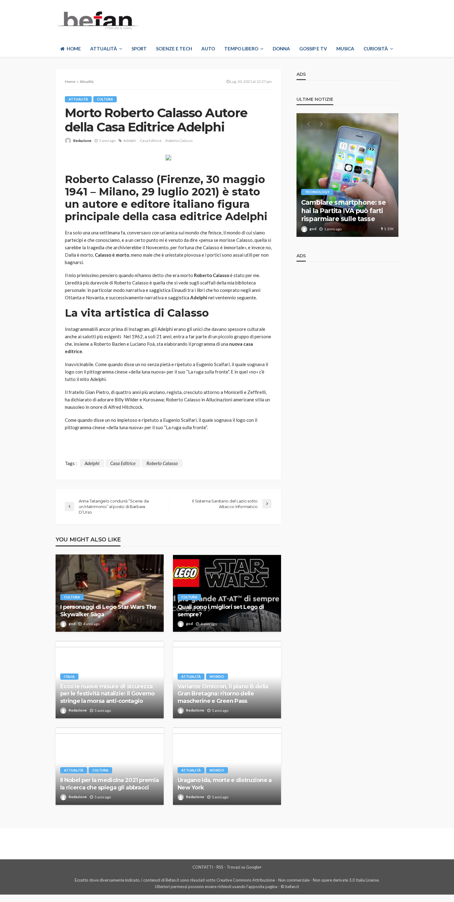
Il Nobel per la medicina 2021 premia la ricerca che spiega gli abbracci (109, 784)
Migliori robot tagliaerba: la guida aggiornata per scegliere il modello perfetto (344, 206)
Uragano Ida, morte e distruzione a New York (225, 784)
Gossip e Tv (313, 48)
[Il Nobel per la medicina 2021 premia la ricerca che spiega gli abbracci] (110, 766)
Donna (281, 48)
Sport (139, 48)
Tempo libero (241, 48)
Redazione (82, 140)
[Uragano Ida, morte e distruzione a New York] (227, 766)
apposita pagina (262, 886)
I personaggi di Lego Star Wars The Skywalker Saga (108, 611)
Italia (69, 676)
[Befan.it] (97, 20)
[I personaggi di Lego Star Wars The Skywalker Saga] (110, 593)
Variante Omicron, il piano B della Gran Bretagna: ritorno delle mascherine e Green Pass (223, 693)
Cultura (105, 99)
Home (74, 48)
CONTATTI (202, 867)
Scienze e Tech (174, 48)
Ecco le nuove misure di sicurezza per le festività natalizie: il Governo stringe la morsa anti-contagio (107, 693)
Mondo (217, 676)
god (72, 623)
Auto (208, 48)
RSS (219, 867)
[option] (347, 175)
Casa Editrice (151, 140)
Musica (345, 48)
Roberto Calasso (179, 140)
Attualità (103, 48)
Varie (309, 184)
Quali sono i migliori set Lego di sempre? (221, 611)
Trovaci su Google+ (244, 867)
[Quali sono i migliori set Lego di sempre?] (227, 593)
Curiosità (376, 48)
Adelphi (129, 140)
